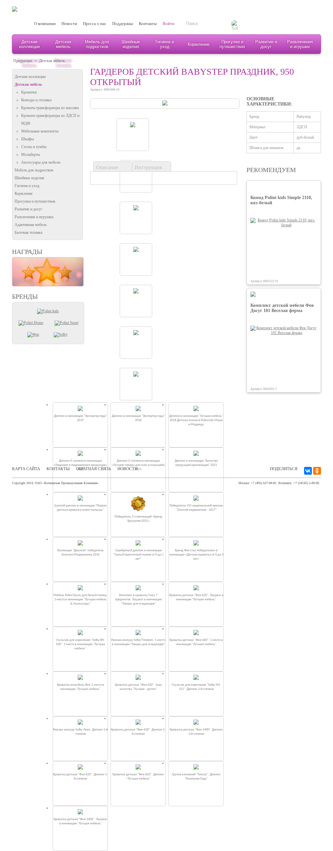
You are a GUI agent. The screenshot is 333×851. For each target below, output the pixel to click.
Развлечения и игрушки (300, 44)
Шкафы (27, 139)
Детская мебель (63, 44)
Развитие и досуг (266, 44)
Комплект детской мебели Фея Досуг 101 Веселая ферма (282, 308)
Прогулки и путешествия (232, 44)
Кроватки (29, 92)
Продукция (22, 60)
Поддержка (122, 23)
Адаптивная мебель (31, 224)
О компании (45, 23)
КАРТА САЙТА (26, 468)
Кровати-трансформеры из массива (50, 108)
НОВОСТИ (127, 468)
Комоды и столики (36, 100)
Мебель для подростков (97, 44)
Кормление (198, 44)
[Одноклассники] (317, 471)
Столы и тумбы (34, 146)
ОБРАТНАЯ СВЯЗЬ (93, 468)
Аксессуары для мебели (40, 162)
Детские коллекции (29, 44)
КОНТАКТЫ (58, 468)
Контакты (148, 23)
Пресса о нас (94, 23)
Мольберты (30, 154)
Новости (69, 23)
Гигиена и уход (164, 44)
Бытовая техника (28, 232)
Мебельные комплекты (40, 131)
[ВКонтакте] (308, 471)
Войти (168, 23)
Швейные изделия (131, 44)
